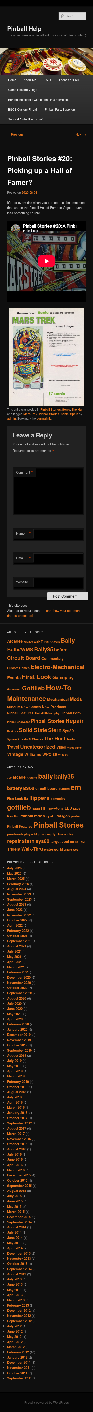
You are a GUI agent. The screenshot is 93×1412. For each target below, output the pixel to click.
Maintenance (26, 698)
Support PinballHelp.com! (25, 119)
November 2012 (19, 1315)
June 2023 (15, 909)
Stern (55, 730)
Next (81, 134)
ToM (82, 842)
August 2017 (16, 1128)
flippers (39, 797)
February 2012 (18, 1352)
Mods (76, 699)
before (61, 649)
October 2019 (17, 1045)
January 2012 (17, 1357)
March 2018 (16, 1107)
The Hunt (78, 409)
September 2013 (19, 1268)
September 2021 (19, 940)
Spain (74, 414)
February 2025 (18, 883)
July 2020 (14, 1003)
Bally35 (43, 649)
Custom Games (18, 668)
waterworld (53, 849)
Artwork (55, 641)
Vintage (15, 754)
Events (14, 677)
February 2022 (18, 930)
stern (28, 840)
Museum (13, 707)
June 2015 (15, 1201)
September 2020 (19, 992)
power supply (47, 834)
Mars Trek (30, 414)
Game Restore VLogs (22, 89)
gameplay (58, 798)
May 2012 (14, 1336)
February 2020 (18, 1024)
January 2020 (17, 1029)
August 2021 (16, 946)
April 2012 (15, 1341)
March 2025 (16, 878)
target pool (59, 841)
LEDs (76, 808)
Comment (24, 472)
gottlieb (19, 807)
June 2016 (15, 1159)
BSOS (28, 788)
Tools (70, 739)
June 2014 (15, 1237)
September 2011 (19, 1378)
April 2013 (15, 1295)
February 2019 (18, 1081)
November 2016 (19, 1138)
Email (23, 558)
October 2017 (17, 1117)
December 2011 (19, 1362)
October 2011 (17, 1373)
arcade (19, 777)
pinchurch (15, 834)
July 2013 (14, 1279)
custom (64, 788)
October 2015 (17, 1180)
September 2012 (19, 1320)
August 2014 (16, 1227)
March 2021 (16, 967)
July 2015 (14, 1195)
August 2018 (16, 1091)
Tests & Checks (31, 739)
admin (11, 418)
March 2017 (16, 1133)
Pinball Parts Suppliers (60, 109)
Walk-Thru (32, 848)
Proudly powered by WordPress (46, 1402)
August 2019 (16, 1055)
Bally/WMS (20, 649)
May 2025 (14, 873)
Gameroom (14, 689)
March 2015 (16, 1211)
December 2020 (19, 977)
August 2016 (16, 1149)
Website (22, 581)
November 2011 (19, 1367)
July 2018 (14, 1097)
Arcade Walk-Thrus (36, 641)
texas (74, 841)
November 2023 (19, 894)
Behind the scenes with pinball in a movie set (38, 99)
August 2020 (16, 998)
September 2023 (19, 899)
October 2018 (17, 1086)
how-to (54, 808)
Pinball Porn (70, 712)
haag (36, 808)
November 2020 (19, 982)
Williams (32, 754)
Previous (15, 134)
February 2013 (18, 1305)
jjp (62, 808)
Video (61, 747)
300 (9, 777)
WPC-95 (63, 755)
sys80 (42, 840)
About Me (30, 80)
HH (44, 808)
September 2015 (19, 1185)
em (76, 787)
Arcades (15, 641)
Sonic (66, 409)
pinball (76, 816)
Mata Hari (13, 816)
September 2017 (19, 1123)
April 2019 (15, 1071)
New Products (54, 706)
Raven (61, 834)
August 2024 (16, 888)
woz (75, 849)
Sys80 (68, 730)
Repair (74, 720)
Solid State (33, 730)
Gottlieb (33, 688)
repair (14, 840)
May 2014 (14, 1242)
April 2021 (15, 961)
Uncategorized (37, 746)
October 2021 (17, 935)
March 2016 (16, 1170)
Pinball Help (24, 28)
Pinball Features (20, 713)
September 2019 (19, 1050)
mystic (50, 816)
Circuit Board (23, 657)
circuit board (46, 788)
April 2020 (15, 1019)
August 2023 (16, 904)
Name (23, 533)
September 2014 (19, 1222)
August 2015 (16, 1190)
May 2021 (14, 956)
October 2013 (17, 1263)
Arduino (32, 777)
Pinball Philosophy (47, 713)
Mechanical (58, 699)
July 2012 (14, 1326)
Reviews (12, 731)
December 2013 (19, 1253)
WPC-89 (49, 754)
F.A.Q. (48, 80)
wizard (68, 849)
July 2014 (14, 1232)
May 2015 (14, 1206)
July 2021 (14, 951)
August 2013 (16, 1274)
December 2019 (19, 1034)
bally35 (64, 776)
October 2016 (17, 1143)
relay (70, 834)
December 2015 (19, 1175)
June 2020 (15, 1008)
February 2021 (18, 972)
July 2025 (14, 868)
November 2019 (19, 1040)
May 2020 (14, 1013)
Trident (13, 849)
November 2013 (19, 1258)
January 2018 (17, 1112)
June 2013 (15, 1284)
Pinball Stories (50, 409)
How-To (59, 687)
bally (45, 776)
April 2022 (15, 925)
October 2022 (17, 920)
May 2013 (14, 1289)
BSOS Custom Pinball (23, 109)
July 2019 (14, 1060)
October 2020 (17, 987)
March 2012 (16, 1346)
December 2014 (19, 1216)
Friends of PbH (69, 80)
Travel (13, 747)
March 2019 (16, 1076)
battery (14, 788)
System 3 (13, 739)
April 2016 (15, 1164)
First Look (36, 676)
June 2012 (15, 1331)
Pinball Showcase (18, 722)
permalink (44, 418)
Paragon (62, 815)
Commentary (52, 658)
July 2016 (14, 1154)
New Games (31, 706)
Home (12, 80)
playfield (30, 834)
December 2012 (19, 1310)
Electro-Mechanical (58, 667)
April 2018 (15, 1102)
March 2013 (16, 1300)
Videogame (74, 747)
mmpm (26, 815)
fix (26, 798)
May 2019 (14, 1065)
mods (39, 815)
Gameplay (63, 677)
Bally (68, 640)
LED (68, 808)
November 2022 (19, 915)
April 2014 (15, 1248)
